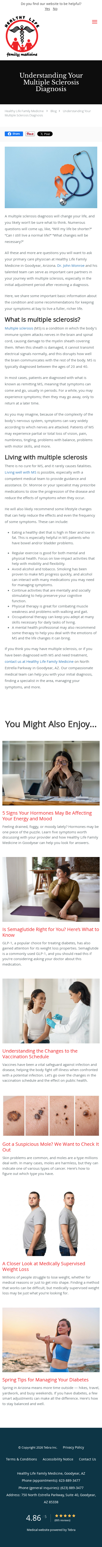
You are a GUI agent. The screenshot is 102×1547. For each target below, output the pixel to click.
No (55, 8)
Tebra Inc (50, 1447)
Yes (47, 8)
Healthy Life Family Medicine (24, 111)
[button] (94, 21)
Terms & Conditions (21, 1459)
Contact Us (87, 1459)
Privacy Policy (73, 1447)
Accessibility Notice (58, 1459)
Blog (54, 111)
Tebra (71, 1530)
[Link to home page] (41, 36)
